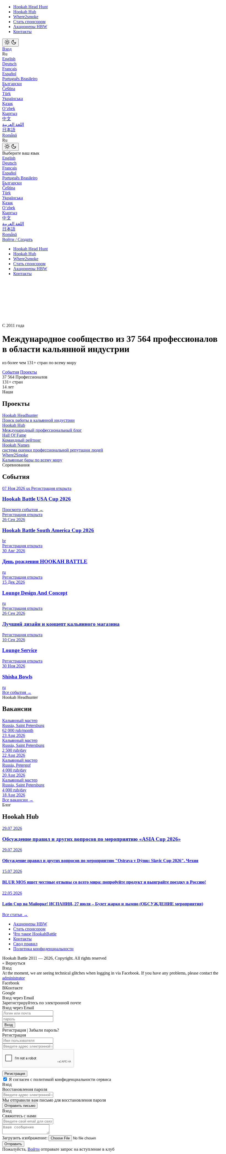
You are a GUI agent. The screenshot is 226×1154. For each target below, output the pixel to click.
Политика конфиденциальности (43, 948)
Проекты (28, 372)
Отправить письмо (19, 1106)
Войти (34, 1149)
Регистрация (14, 1074)
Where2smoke (25, 16)
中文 (6, 118)
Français (9, 68)
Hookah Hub (24, 11)
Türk (6, 93)
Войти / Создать (17, 239)
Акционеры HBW (30, 26)
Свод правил (25, 943)
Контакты (22, 31)
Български (12, 83)
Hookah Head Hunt (30, 6)
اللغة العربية (13, 124)
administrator (13, 978)
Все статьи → (15, 914)
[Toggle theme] (10, 43)
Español (9, 73)
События (10, 372)
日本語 (8, 129)
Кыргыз (9, 113)
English (8, 59)
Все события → (16, 692)
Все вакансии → (17, 800)
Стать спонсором (29, 21)
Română (9, 135)
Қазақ (7, 103)
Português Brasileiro (19, 78)
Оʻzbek (8, 108)
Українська (12, 98)
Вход (7, 49)
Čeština (8, 88)
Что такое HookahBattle (35, 934)
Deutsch (9, 63)
